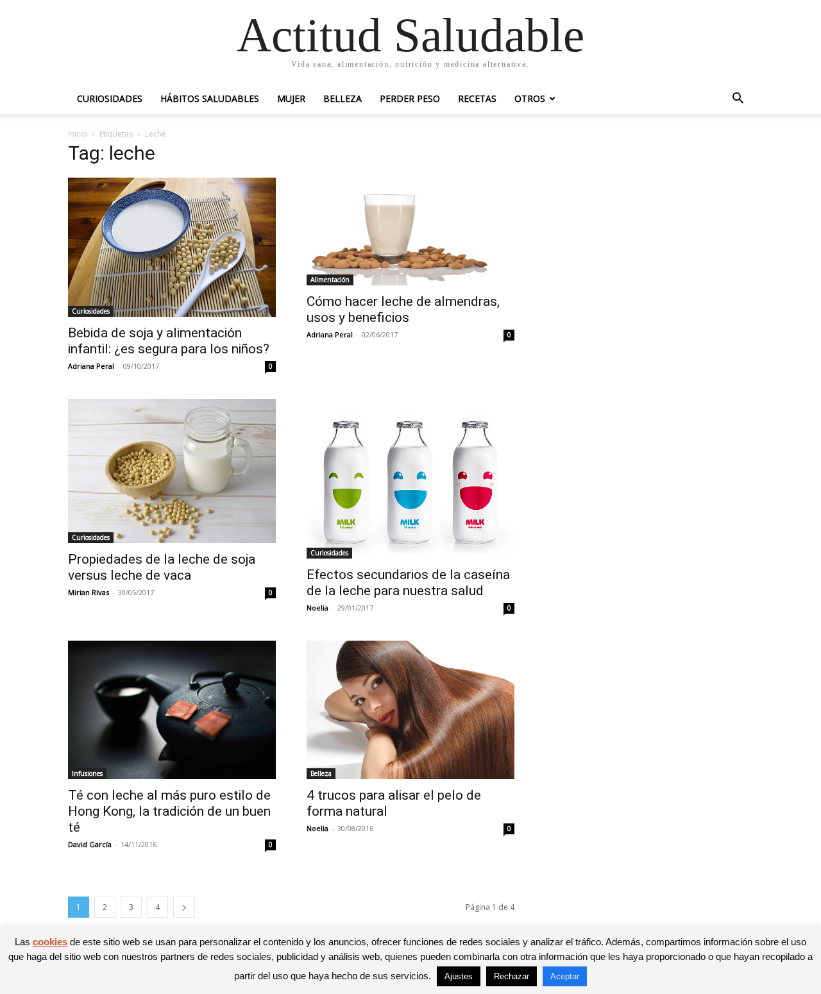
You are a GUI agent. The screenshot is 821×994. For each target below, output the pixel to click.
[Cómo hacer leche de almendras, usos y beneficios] (410, 231)
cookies (50, 941)
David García (90, 844)
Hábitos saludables (209, 98)
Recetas (477, 98)
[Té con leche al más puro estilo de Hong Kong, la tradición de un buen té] (172, 710)
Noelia (317, 607)
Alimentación (330, 279)
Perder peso (410, 98)
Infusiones (87, 773)
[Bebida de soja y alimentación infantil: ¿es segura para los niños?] (172, 247)
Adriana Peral (91, 366)
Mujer (291, 98)
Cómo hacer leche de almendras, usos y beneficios (403, 309)
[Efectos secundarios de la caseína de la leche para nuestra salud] (410, 479)
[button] (737, 100)
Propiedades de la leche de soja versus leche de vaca (161, 567)
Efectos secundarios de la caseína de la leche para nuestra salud (408, 582)
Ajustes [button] (458, 976)
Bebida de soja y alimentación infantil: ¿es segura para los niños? (168, 341)
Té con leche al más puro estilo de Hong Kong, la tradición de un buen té (169, 811)
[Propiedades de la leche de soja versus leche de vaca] (172, 471)
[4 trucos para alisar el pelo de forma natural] (410, 710)
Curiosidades (109, 98)
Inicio (77, 133)
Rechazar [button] (511, 976)
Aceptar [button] (564, 976)
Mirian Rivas (88, 592)
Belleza (342, 98)
